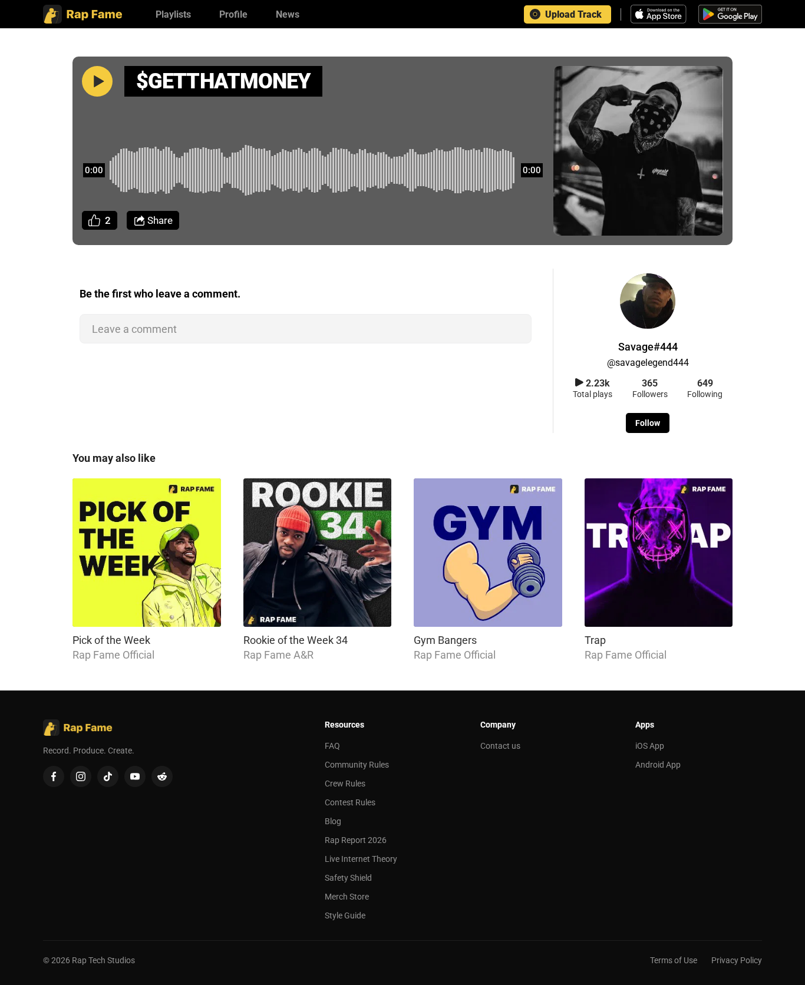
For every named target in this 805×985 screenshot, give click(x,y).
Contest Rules (350, 802)
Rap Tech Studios (103, 960)
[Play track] (97, 81)
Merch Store (347, 896)
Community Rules (357, 764)
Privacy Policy (736, 960)
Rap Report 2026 (356, 840)
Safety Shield (348, 877)
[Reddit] (162, 776)
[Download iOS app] (660, 14)
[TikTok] (107, 776)
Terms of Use (673, 960)
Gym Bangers (445, 640)
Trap (595, 640)
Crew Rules (345, 783)
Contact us (500, 746)
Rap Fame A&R (278, 655)
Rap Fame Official (113, 655)
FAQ (332, 746)
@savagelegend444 (648, 362)
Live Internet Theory (361, 859)
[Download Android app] (730, 14)
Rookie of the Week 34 (295, 640)
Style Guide (345, 915)
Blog (333, 821)
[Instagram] (80, 776)
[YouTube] (135, 776)
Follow (647, 423)
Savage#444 (648, 347)
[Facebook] (53, 776)
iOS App (649, 746)
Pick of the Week (111, 640)
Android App (658, 764)
